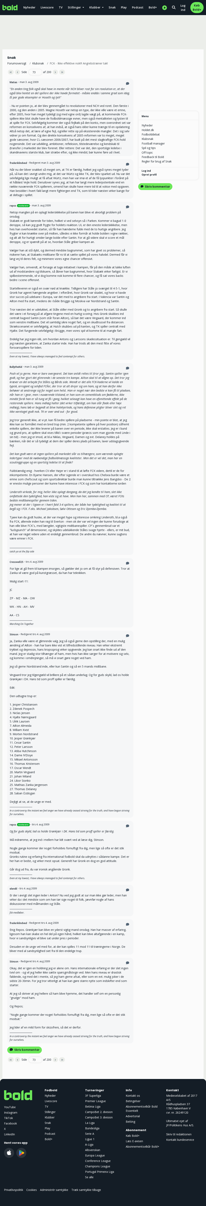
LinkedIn (9, 1134)
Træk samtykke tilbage (86, 1190)
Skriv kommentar (26, 1050)
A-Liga (89, 1144)
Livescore (47, 7)
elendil (13, 888)
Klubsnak (38, 63)
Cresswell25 (16, 562)
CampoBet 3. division (99, 1117)
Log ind (182, 8)
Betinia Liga (92, 1106)
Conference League (98, 1161)
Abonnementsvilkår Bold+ (142, 1146)
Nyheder (29, 7)
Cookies (31, 1190)
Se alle (89, 1177)
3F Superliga (93, 1095)
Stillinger (50, 1112)
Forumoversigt (16, 63)
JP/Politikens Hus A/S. (180, 1125)
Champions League (97, 1166)
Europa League (95, 1155)
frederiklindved (18, 163)
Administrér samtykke (54, 1190)
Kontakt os (133, 1095)
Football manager (153, 143)
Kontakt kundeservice (180, 1140)
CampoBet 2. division (99, 1112)
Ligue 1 (90, 1139)
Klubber (50, 1117)
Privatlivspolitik (13, 1190)
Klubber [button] (95, 7)
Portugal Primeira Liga (99, 1172)
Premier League (95, 1101)
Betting (130, 1121)
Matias (13, 82)
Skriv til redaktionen (179, 1134)
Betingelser (133, 1101)
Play (124, 7)
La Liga (90, 1123)
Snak (112, 7)
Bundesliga (92, 1128)
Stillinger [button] (75, 7)
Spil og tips (149, 148)
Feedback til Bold (153, 157)
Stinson (14, 634)
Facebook (10, 1123)
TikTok (8, 1118)
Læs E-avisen (134, 1141)
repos (13, 205)
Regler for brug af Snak (157, 161)
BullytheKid (16, 367)
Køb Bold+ (197, 7)
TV (61, 7)
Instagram (10, 1112)
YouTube (10, 1107)
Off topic (147, 152)
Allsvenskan (92, 1150)
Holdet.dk (148, 130)
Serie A (89, 1134)
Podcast (137, 7)
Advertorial (133, 1116)
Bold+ (153, 7)
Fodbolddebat (151, 134)
